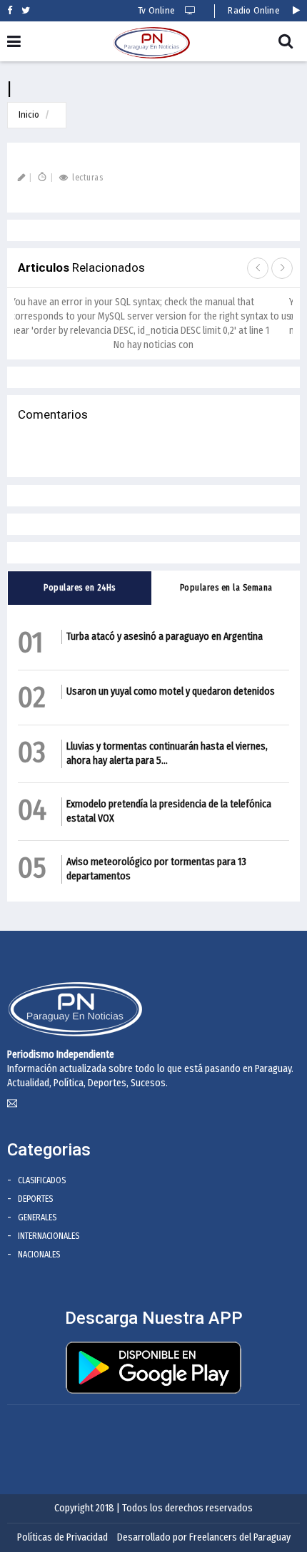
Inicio (29, 114)
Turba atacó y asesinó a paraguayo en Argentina (164, 636)
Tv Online (157, 10)
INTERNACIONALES (48, 1236)
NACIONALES (39, 1255)
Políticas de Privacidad (62, 1537)
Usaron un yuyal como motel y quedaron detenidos (170, 691)
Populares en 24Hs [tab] (80, 588)
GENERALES (37, 1217)
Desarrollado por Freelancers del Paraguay (204, 1537)
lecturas (86, 178)
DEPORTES (35, 1199)
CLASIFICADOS (42, 1180)
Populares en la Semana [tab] (226, 588)
